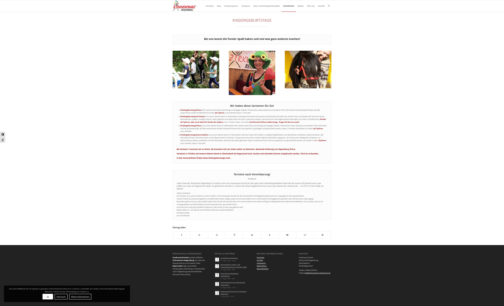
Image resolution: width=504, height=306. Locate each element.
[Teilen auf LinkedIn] (252, 234)
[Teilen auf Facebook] (181, 234)
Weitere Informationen (80, 297)
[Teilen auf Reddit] (305, 234)
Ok (48, 297)
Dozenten (260, 257)
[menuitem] (209, 6)
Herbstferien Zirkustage (229, 258)
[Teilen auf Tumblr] (269, 234)
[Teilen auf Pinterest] (234, 234)
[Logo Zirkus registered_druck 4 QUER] (185, 6)
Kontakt (260, 260)
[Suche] (328, 6)
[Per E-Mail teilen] (322, 234)
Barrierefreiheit (262, 269)
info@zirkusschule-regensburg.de (317, 273)
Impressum (261, 263)
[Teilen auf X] (199, 234)
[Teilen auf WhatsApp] (216, 234)
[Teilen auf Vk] (287, 234)
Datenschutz (262, 266)
